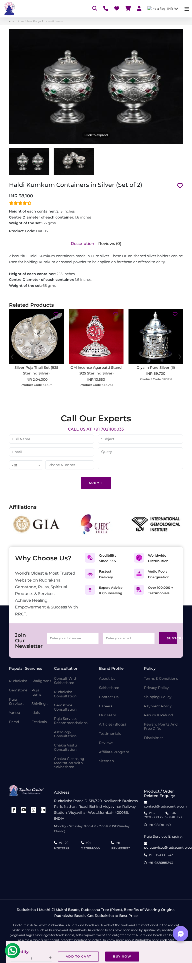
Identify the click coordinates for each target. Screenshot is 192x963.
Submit (96, 483)
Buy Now (122, 956)
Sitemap (106, 761)
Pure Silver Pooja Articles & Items (40, 21)
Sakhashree (109, 688)
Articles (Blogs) (112, 724)
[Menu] (186, 9)
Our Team (107, 715)
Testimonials (110, 734)
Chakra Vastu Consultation (65, 747)
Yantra (14, 713)
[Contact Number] (105, 9)
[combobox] (26, 465)
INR (170, 8)
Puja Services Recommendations (71, 721)
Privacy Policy (156, 688)
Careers (105, 706)
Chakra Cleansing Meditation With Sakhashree (69, 763)
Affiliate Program (114, 752)
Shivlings (40, 704)
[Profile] (139, 9)
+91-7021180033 (153, 815)
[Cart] (128, 9)
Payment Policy (158, 706)
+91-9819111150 (174, 815)
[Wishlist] (116, 9)
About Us (107, 678)
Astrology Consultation (65, 734)
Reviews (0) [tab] (109, 243)
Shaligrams (41, 681)
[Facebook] (14, 810)
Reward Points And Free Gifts (161, 726)
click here (167, 940)
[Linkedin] (43, 810)
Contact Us (108, 697)
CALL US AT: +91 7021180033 (96, 429)
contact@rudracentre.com (165, 806)
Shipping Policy (158, 697)
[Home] (9, 8)
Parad (14, 722)
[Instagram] (33, 810)
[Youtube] (24, 810)
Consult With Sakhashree (65, 680)
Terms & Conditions (161, 678)
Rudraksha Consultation (65, 694)
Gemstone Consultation (65, 707)
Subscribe (172, 638)
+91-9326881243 (160, 855)
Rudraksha (18, 681)
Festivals (39, 722)
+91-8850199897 (120, 845)
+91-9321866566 (90, 845)
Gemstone (18, 690)
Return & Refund (158, 715)
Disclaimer (153, 738)
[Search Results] (94, 9)
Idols (36, 713)
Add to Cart (78, 956)
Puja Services (16, 701)
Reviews (106, 743)
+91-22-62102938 (62, 845)
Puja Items (37, 692)
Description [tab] (82, 243)
